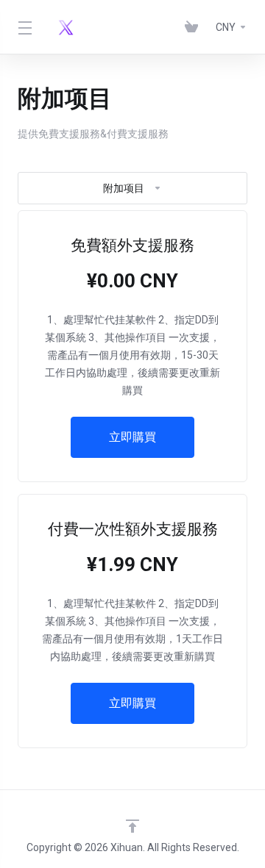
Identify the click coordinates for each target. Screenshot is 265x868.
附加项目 (123, 188)
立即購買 (132, 437)
